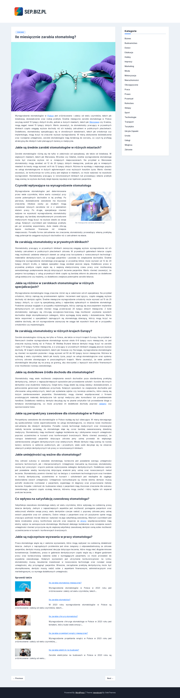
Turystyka (129, 126)
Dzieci (127, 48)
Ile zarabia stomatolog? (59, 599)
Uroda (127, 135)
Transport (129, 122)
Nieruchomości (132, 80)
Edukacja (129, 52)
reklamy (102, 404)
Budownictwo (131, 43)
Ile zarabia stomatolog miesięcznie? (65, 583)
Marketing (129, 66)
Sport (127, 112)
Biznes (128, 38)
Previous (18, 678)
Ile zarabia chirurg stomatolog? (63, 616)
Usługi (127, 140)
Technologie (130, 117)
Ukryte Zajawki (131, 131)
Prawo (128, 94)
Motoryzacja (130, 75)
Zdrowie (20, 32)
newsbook (97, 693)
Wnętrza (128, 145)
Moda (127, 71)
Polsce (50, 116)
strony (83, 521)
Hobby (128, 57)
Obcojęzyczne (131, 85)
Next (110, 678)
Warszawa (94, 122)
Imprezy (128, 61)
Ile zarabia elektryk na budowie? (64, 650)
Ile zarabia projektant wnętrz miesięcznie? (68, 633)
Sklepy (128, 108)
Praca (127, 89)
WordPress (80, 693)
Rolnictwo (129, 103)
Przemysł (129, 98)
